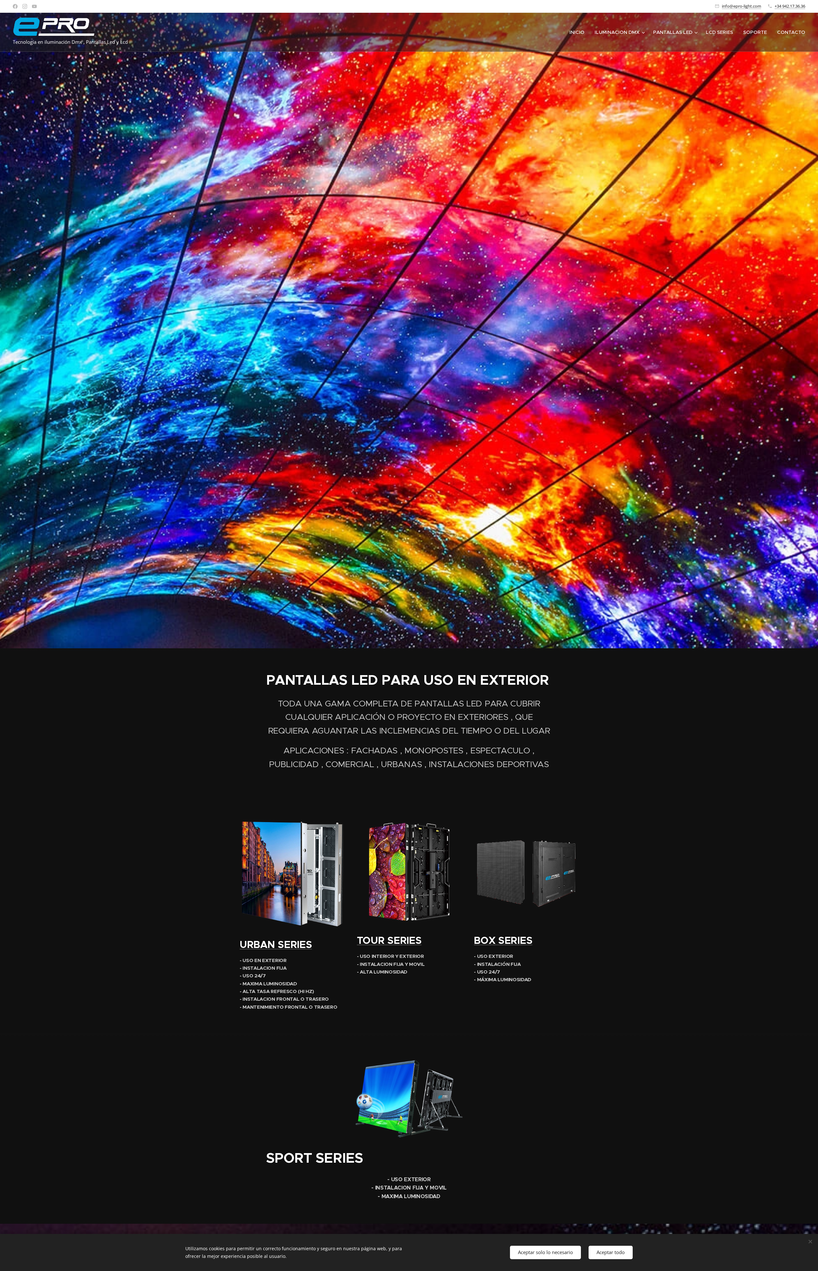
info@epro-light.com (741, 6)
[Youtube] (34, 6)
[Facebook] (15, 6)
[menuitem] (579, 32)
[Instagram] (25, 6)
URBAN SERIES (276, 944)
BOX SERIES (503, 940)
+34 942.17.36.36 (790, 6)
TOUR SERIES (389, 940)
